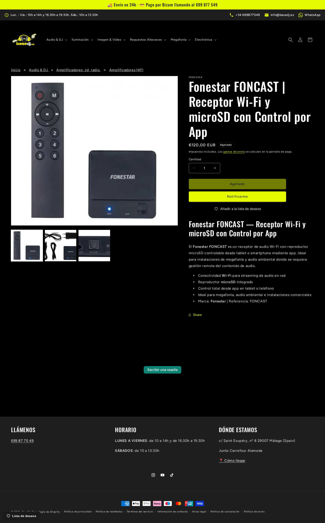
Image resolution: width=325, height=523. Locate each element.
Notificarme (237, 197)
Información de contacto (172, 511)
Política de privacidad (77, 511)
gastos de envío (234, 151)
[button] (56, 39)
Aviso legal (199, 511)
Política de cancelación (224, 511)
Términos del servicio (140, 511)
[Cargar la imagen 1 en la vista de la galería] (27, 246)
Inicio (16, 70)
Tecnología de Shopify (46, 511)
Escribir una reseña (162, 370)
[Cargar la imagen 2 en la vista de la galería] (60, 246)
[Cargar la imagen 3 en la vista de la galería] (94, 246)
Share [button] (197, 315)
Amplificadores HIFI (126, 70)
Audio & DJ (39, 70)
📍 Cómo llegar (232, 460)
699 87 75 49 (22, 441)
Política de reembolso (109, 511)
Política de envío (254, 511)
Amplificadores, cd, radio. (78, 70)
